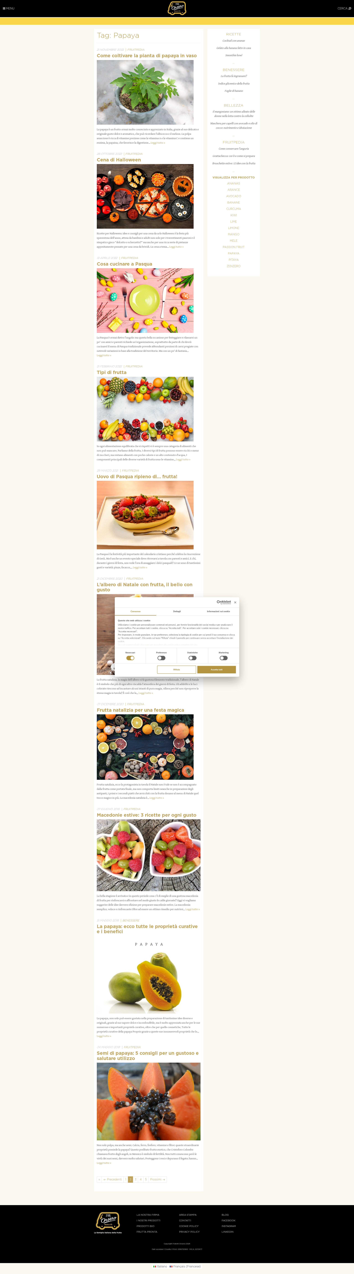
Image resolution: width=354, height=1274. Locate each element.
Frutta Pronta (147, 1232)
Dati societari (157, 1249)
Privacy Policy (189, 1232)
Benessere (130, 920)
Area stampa (187, 1215)
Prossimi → (157, 1179)
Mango (233, 234)
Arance (233, 190)
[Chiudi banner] (235, 602)
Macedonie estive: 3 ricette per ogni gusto (146, 815)
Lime (233, 221)
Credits (168, 1249)
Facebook (228, 1220)
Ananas (233, 183)
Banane (233, 202)
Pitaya (234, 260)
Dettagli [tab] (177, 611)
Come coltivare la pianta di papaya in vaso (147, 56)
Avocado (233, 196)
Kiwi (234, 215)
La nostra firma (148, 1215)
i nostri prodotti (148, 1220)
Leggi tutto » (158, 142)
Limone (233, 228)
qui (148, 645)
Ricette (233, 34)
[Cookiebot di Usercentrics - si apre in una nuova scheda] (219, 602)
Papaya (233, 253)
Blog (225, 1215)
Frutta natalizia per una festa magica (140, 710)
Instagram (229, 1226)
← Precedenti (112, 1179)
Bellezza (233, 105)
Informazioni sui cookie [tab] (218, 611)
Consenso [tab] (135, 611)
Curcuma (233, 209)
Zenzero (233, 266)
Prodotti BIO (145, 1226)
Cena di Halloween (119, 160)
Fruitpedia (135, 49)
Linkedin (228, 1232)
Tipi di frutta (112, 372)
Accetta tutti (216, 669)
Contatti (185, 1220)
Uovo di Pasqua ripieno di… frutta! (137, 476)
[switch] (161, 658)
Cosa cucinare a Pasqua (124, 264)
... (234, 62)
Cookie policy (189, 1226)
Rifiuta (176, 669)
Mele (233, 240)
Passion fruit (234, 247)
